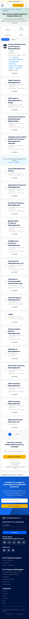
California (18, 9)
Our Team (4, 593)
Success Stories (6, 584)
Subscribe (14, 532)
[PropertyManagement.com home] (2, 5)
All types (13, 39)
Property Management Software (10, 574)
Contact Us (5, 598)
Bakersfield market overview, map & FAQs (12, 474)
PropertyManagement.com (8, 9)
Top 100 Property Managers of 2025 (11, 572)
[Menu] (26, 5)
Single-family (5, 39)
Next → (18, 434)
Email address (6, 525)
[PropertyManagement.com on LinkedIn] (4, 550)
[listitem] (4, 542)
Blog (3, 600)
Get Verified (5, 576)
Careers (4, 595)
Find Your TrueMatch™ (18, 5)
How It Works (5, 562)
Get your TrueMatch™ (14, 162)
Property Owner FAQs (7, 565)
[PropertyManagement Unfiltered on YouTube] (8, 550)
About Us (4, 591)
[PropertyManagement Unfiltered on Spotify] (13, 550)
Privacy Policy (9, 614)
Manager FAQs (6, 581)
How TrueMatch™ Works (8, 579)
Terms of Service (19, 614)
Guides (4, 603)
